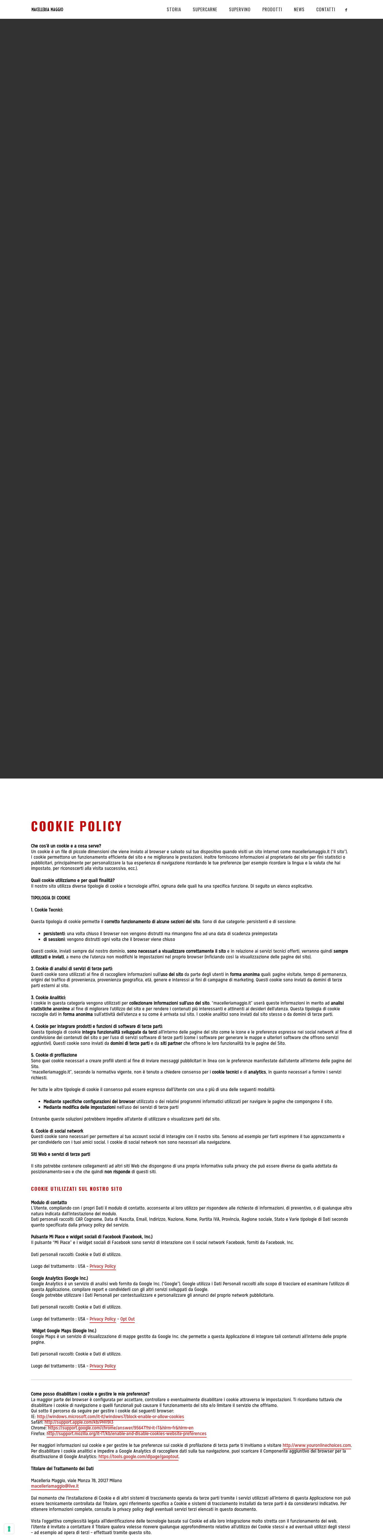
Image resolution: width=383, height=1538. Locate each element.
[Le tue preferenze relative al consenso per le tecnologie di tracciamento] (9, 1529)
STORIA (174, 9)
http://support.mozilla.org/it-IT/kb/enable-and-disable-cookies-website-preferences (127, 1433)
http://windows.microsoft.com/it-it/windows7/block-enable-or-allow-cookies (110, 1416)
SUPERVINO (240, 9)
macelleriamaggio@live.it (55, 1486)
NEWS (299, 9)
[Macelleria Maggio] (63, 9)
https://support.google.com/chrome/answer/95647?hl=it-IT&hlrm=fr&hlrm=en (121, 1428)
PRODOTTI (272, 9)
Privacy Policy (103, 1266)
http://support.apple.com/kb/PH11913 (79, 1422)
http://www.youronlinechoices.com (317, 1445)
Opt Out (127, 1319)
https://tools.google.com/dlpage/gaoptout (138, 1456)
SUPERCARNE (205, 9)
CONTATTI (325, 9)
